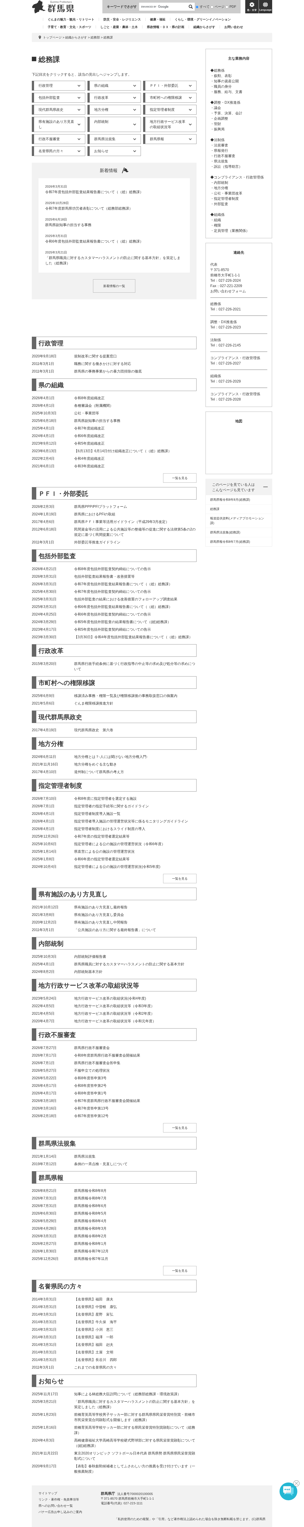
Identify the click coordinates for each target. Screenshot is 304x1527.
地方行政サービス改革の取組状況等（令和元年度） (115, 1021)
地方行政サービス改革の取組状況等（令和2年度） (114, 1013)
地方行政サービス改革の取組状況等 (167, 124)
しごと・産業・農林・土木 (119, 26)
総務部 (95, 37)
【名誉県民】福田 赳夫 (93, 1345)
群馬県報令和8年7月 (90, 1198)
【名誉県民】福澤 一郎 (93, 1337)
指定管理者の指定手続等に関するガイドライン (111, 806)
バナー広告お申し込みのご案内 (60, 1512)
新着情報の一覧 (114, 286)
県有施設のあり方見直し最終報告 (101, 907)
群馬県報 (157, 139)
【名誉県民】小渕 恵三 (93, 1329)
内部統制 (101, 122)
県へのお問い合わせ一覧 (56, 1505)
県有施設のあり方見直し (56, 124)
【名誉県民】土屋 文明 (93, 1352)
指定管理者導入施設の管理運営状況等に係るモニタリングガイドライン (131, 821)
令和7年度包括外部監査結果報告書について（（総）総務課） (94, 192)
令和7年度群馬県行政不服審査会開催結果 (107, 1101)
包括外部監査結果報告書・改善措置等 (104, 576)
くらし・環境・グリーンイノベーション (203, 19)
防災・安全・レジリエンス (122, 19)
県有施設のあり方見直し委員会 (99, 915)
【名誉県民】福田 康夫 (93, 1299)
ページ (220, 6)
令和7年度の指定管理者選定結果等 (102, 836)
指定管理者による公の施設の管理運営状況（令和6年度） (119, 844)
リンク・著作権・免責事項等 (59, 1499)
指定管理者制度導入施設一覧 (97, 814)
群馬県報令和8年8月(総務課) (230, 499)
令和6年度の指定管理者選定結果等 (102, 859)
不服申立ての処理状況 (92, 1070)
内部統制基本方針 (88, 972)
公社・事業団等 (86, 413)
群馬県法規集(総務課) (225, 532)
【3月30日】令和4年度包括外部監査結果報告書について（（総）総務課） (133, 637)
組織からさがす (204, 26)
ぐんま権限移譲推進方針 (93, 703)
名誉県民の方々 (51, 151)
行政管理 (46, 85)
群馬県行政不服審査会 (92, 1048)
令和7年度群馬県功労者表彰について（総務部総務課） (89, 208)
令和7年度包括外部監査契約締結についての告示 (112, 591)
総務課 (214, 509)
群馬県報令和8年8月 (90, 1191)
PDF (232, 6)
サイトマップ (48, 1493)
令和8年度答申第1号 (90, 1093)
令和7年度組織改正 (89, 428)
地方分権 (101, 109)
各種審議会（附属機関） (93, 405)
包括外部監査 (49, 97)
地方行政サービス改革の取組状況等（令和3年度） (114, 1006)
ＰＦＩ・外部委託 (164, 85)
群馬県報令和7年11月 (91, 1259)
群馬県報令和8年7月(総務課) (230, 541)
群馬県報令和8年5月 (90, 1213)
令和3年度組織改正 (89, 466)
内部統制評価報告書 (90, 956)
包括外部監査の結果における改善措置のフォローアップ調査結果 (125, 599)
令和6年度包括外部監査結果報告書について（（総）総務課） (94, 241)
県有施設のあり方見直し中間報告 (101, 922)
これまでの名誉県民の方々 (95, 1367)
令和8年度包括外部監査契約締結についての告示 (112, 569)
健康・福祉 (158, 19)
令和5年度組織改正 (89, 443)
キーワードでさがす (122, 6)
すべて (205, 6)
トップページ (52, 37)
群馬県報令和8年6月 (90, 1206)
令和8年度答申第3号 (90, 1078)
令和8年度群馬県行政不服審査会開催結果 (107, 1055)
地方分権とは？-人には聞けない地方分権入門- (111, 757)
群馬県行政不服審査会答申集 (97, 1063)
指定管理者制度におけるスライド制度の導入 (109, 829)
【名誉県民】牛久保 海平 (95, 1322)
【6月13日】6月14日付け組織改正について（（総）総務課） (123, 451)
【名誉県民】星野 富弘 (93, 1314)
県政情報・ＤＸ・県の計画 (165, 26)
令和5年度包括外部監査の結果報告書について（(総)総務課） (122, 622)
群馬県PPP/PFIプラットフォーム (100, 506)
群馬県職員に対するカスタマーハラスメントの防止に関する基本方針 (129, 964)
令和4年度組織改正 (89, 458)
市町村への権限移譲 (166, 97)
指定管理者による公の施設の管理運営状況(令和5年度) (117, 867)
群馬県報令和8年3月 (90, 1228)
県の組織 (101, 85)
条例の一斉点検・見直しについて (101, 1164)
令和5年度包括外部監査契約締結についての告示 (112, 629)
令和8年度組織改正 (89, 398)
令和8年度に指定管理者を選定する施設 (105, 798)
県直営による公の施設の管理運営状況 (104, 851)
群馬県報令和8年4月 (90, 1221)
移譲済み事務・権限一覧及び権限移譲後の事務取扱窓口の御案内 (125, 696)
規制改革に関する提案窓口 (95, 356)
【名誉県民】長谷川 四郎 (95, 1360)
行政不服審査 (49, 139)
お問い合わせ (233, 26)
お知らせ (101, 151)
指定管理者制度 (162, 109)
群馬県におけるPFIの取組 (94, 514)
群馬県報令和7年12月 (91, 1251)
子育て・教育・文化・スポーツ (69, 26)
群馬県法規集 (105, 139)
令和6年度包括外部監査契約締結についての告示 (112, 614)
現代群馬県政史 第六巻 (93, 730)
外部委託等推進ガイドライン (97, 542)
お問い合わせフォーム (228, 291)
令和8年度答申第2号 (90, 1086)
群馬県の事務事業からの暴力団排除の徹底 (108, 371)
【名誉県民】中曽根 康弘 (95, 1307)
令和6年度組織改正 (89, 436)
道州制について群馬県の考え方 (99, 772)
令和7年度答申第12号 (91, 1116)
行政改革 (101, 97)
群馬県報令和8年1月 (90, 1243)
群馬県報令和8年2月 (90, 1236)
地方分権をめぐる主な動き (95, 764)
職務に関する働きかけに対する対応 (102, 364)
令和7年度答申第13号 (91, 1108)
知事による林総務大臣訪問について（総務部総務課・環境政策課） (127, 1394)
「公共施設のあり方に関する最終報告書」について (115, 930)
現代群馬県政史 (51, 109)
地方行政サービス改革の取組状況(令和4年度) (110, 998)
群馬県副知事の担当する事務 (68, 225)
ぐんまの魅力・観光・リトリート (71, 19)
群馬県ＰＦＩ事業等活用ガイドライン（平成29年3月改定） (121, 522)
